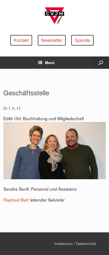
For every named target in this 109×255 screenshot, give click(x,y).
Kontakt (21, 40)
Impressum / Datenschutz (75, 243)
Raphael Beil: (16, 200)
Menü (49, 62)
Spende (82, 40)
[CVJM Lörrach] (54, 15)
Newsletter (51, 40)
